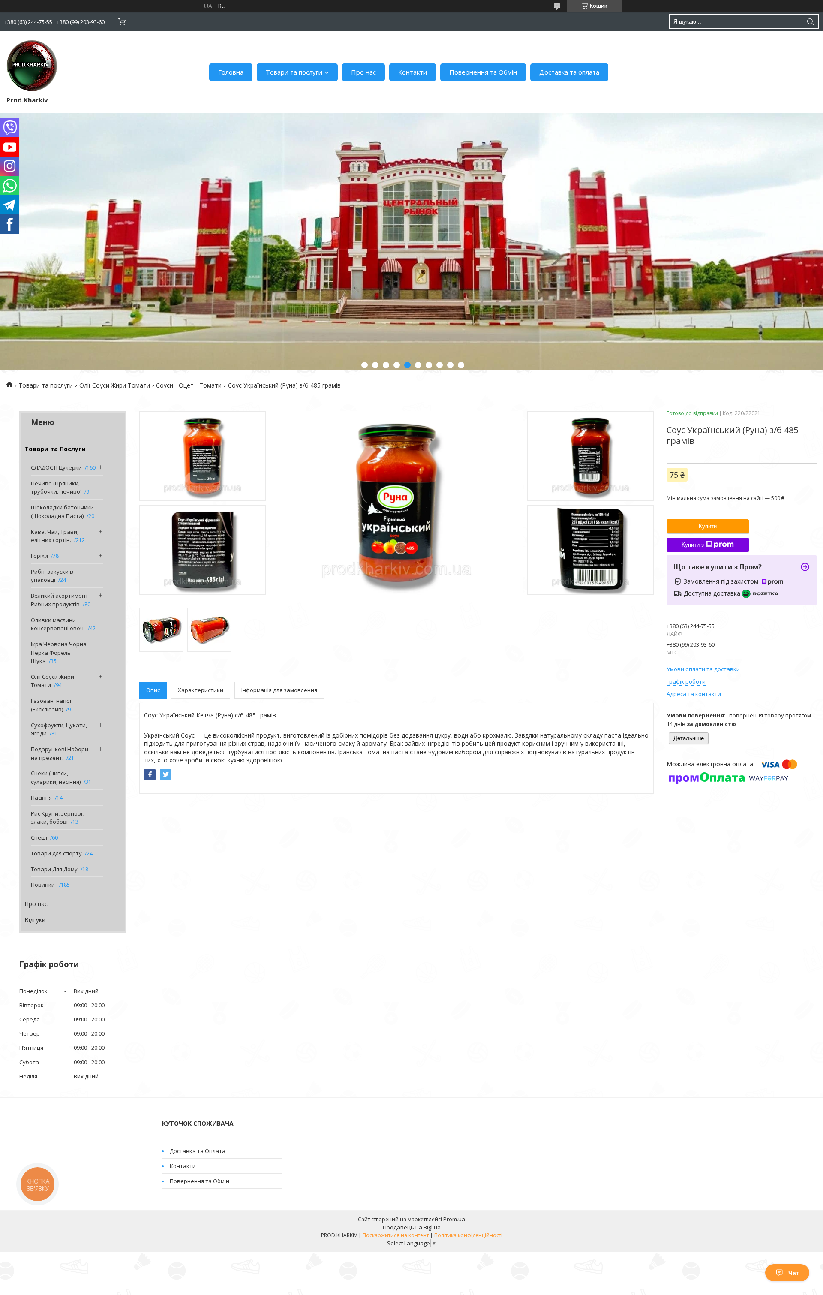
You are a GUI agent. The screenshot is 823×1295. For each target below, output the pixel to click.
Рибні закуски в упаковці (52, 576)
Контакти (412, 72)
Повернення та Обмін (483, 72)
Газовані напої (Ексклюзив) (51, 705)
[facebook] (150, 774)
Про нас (363, 72)
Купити (708, 526)
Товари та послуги (294, 72)
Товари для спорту (56, 853)
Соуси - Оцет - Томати (189, 385)
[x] (165, 774)
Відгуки (34, 920)
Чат (793, 1272)
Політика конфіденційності (468, 1235)
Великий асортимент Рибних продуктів (59, 600)
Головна (230, 72)
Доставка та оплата (569, 72)
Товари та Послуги (55, 449)
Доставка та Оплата (197, 1151)
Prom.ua (454, 1219)
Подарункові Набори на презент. (59, 753)
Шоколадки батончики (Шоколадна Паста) (62, 511)
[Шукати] (810, 21)
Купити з (693, 545)
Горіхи (39, 556)
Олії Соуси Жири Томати (114, 385)
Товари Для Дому (54, 869)
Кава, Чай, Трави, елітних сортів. (54, 536)
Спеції (39, 837)
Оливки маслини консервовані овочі (58, 624)
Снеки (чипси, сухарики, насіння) (56, 777)
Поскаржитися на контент (396, 1235)
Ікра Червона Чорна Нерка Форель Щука (59, 652)
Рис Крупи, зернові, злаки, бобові (57, 818)
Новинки (43, 884)
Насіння (41, 797)
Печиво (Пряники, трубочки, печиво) (56, 487)
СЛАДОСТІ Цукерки (56, 467)
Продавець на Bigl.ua (412, 1227)
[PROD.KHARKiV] (32, 65)
